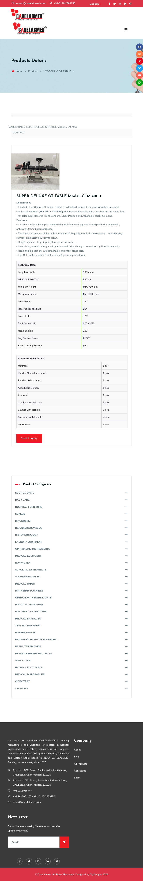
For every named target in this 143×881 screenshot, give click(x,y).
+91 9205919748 (22, 790)
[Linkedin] (125, 3)
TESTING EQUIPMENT (28, 625)
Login (77, 777)
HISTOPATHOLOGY (26, 534)
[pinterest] (130, 3)
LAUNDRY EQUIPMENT (28, 541)
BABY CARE (22, 499)
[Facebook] (109, 3)
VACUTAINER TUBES (27, 576)
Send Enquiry (29, 438)
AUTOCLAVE (22, 660)
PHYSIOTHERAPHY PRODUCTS (33, 653)
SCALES (20, 513)
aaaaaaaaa (21, 688)
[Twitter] (114, 3)
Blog (76, 756)
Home (18, 71)
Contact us (80, 770)
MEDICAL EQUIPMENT (28, 555)
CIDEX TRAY (22, 681)
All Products (80, 763)
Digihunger (96, 874)
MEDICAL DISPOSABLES (29, 674)
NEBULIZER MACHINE (28, 646)
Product (33, 71)
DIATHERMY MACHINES (29, 590)
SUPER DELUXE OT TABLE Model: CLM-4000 (58, 196)
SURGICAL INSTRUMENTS (30, 569)
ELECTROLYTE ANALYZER (31, 611)
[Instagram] (120, 3)
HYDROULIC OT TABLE (57, 71)
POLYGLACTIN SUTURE (29, 604)
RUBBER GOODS (25, 632)
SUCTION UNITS (24, 492)
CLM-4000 (18, 132)
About (77, 749)
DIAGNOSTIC (23, 520)
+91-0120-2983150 (64, 3)
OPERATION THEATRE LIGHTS (33, 597)
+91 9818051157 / (23, 796)
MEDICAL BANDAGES (28, 618)
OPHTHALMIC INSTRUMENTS (32, 548)
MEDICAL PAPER (25, 583)
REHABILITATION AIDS (28, 527)
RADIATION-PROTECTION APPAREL (36, 639)
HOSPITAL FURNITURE (28, 506)
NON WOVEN (22, 562)
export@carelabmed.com (30, 3)
